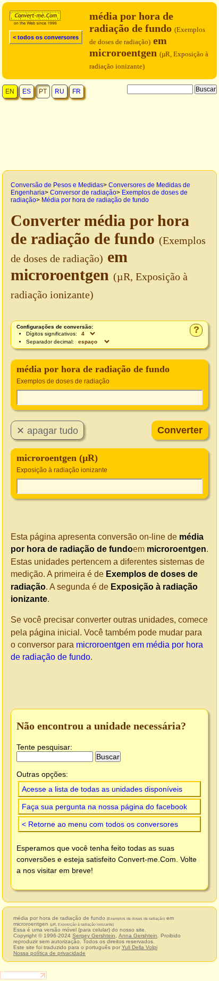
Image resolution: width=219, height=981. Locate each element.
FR (76, 91)
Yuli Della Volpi (139, 947)
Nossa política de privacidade (49, 953)
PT (43, 91)
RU (59, 91)
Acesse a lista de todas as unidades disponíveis (102, 789)
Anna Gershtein (138, 935)
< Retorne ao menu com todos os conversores (100, 824)
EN (9, 91)
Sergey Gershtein (93, 935)
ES (26, 91)
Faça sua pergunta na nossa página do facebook (104, 806)
